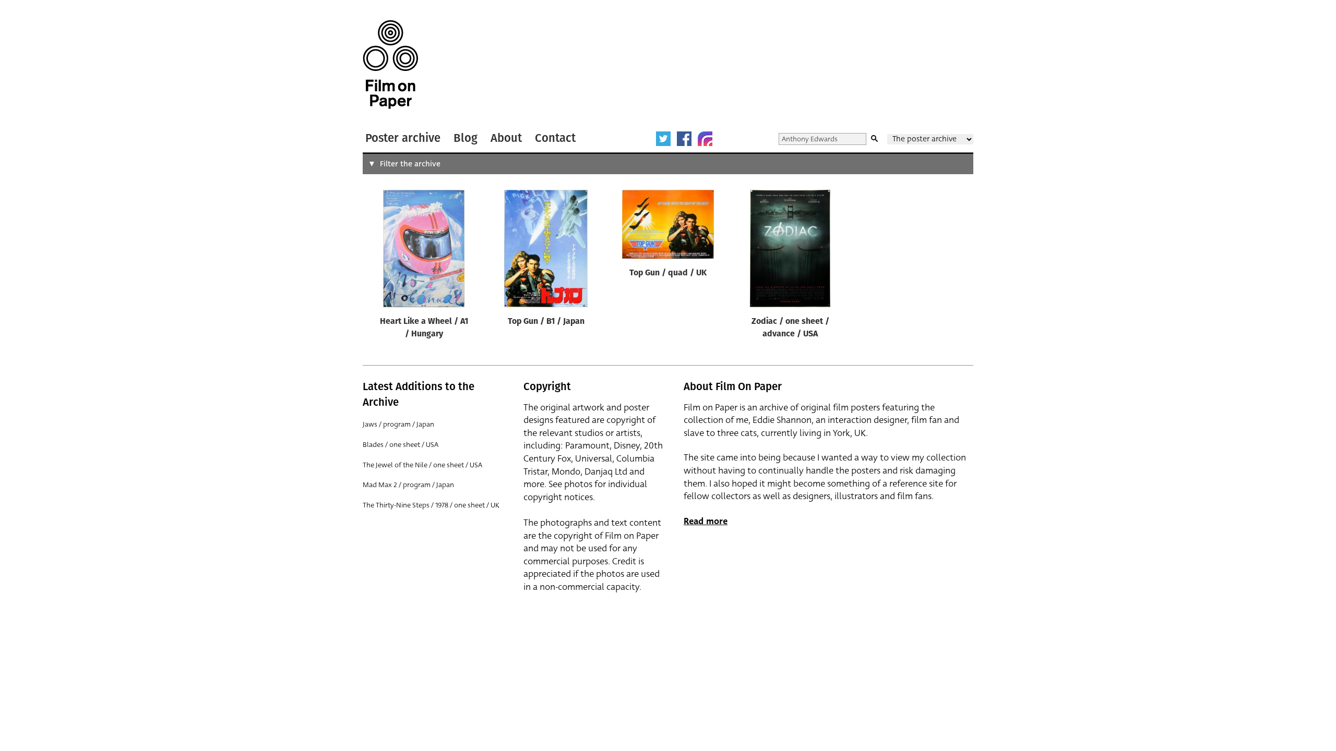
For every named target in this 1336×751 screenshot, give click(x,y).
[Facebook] (684, 138)
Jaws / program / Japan (398, 424)
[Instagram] (705, 138)
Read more (705, 521)
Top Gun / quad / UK (668, 273)
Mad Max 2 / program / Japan (408, 485)
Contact (555, 138)
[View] (424, 251)
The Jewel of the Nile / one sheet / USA (422, 465)
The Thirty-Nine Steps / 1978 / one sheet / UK (431, 505)
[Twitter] (663, 138)
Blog (466, 138)
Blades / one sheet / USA (400, 445)
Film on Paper (390, 64)
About (506, 138)
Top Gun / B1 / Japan (546, 322)
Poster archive (402, 138)
